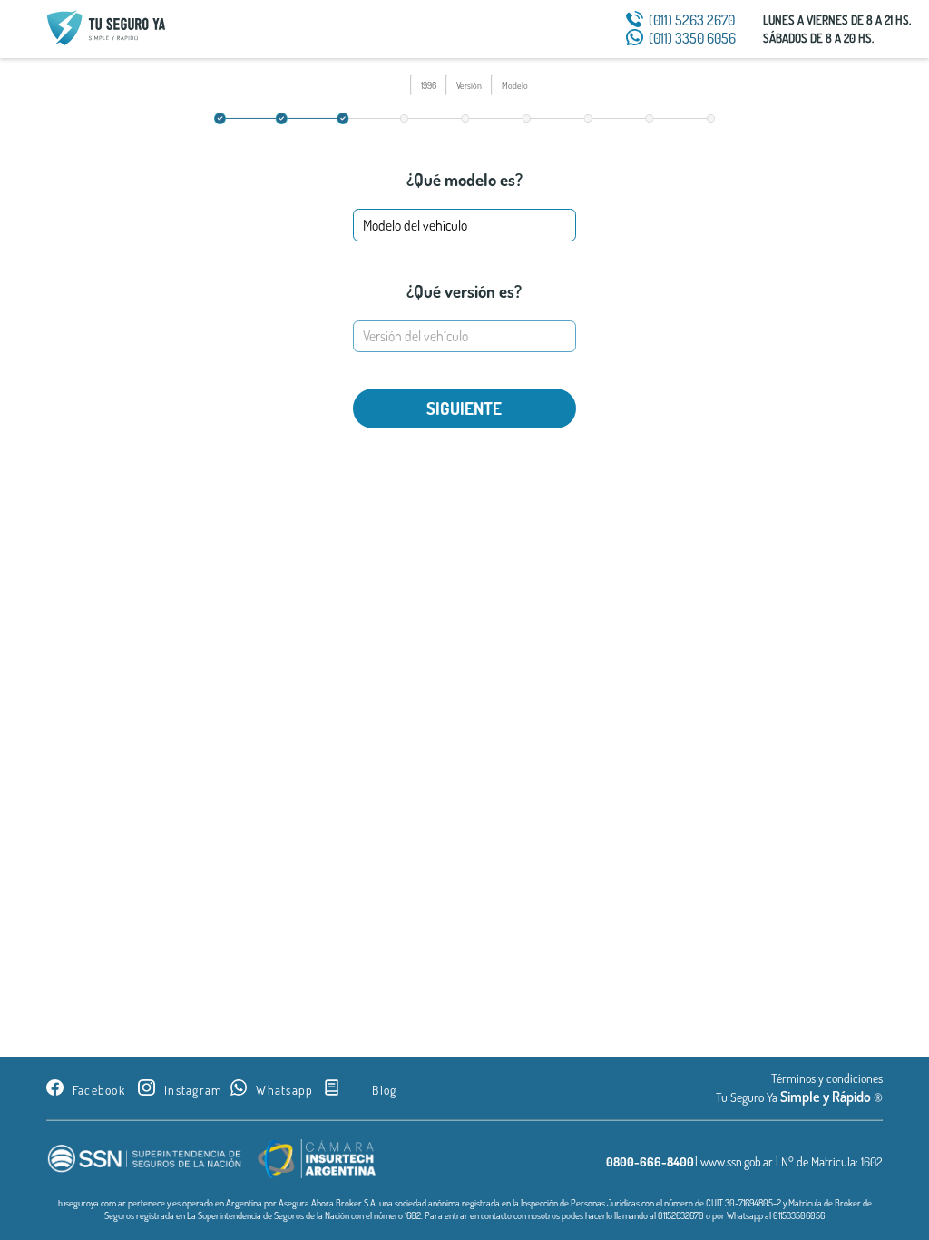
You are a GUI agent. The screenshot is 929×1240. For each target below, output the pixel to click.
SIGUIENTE (464, 408)
